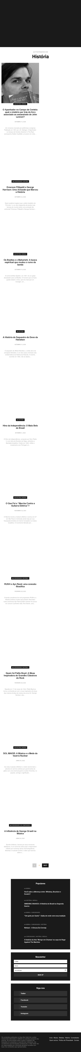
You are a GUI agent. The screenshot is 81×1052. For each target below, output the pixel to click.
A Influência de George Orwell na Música (20, 832)
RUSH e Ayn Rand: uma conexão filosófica (20, 585)
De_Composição (25, 825)
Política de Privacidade (66, 1040)
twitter (23, 993)
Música (24, 104)
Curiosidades (18, 181)
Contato (76, 1040)
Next (45, 865)
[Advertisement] (40, 32)
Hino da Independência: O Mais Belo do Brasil (20, 426)
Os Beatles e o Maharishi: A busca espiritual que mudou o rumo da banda (20, 262)
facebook (24, 1000)
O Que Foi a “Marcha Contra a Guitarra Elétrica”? (20, 504)
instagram (24, 1013)
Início (51, 1038)
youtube (24, 1007)
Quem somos (53, 1040)
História (18, 104)
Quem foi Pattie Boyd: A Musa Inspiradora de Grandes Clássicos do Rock (20, 675)
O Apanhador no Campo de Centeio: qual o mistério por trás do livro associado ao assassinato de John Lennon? (20, 113)
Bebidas (61, 1038)
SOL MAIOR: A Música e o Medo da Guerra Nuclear (20, 754)
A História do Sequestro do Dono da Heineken (20, 338)
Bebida (28, 888)
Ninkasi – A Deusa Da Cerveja (35, 928)
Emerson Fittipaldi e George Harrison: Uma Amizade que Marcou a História (20, 189)
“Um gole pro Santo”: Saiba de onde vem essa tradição (44, 916)
